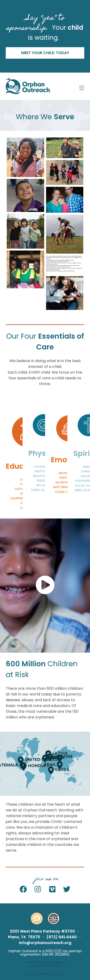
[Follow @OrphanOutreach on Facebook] (23, 889)
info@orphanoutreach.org (45, 943)
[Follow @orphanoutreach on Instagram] (37, 889)
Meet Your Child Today (45, 53)
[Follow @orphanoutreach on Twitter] (66, 889)
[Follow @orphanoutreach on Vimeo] (52, 889)
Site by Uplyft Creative (45, 974)
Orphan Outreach (52, 962)
